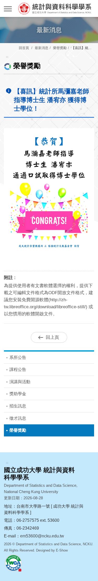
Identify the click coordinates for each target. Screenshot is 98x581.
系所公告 (17, 357)
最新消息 (41, 48)
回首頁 (24, 48)
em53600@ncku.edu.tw (42, 536)
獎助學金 (17, 394)
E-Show (62, 550)
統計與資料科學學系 (54, 8)
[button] (8, 9)
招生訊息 (17, 406)
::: (7, 56)
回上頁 (52, 337)
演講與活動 (19, 382)
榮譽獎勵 (60, 48)
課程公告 (17, 369)
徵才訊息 (17, 418)
